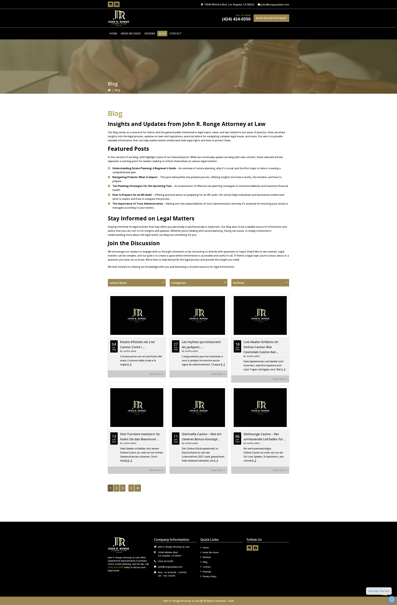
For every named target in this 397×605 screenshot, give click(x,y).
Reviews (207, 557)
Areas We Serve (211, 552)
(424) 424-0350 (236, 19)
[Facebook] (117, 4)
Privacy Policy (209, 576)
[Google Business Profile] (110, 4)
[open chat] (391, 599)
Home (206, 547)
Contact (207, 566)
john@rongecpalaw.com (275, 4)
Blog (205, 561)
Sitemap (207, 571)
